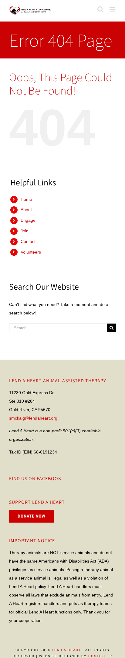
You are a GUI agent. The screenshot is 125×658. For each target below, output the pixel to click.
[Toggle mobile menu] (113, 9)
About (26, 209)
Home (26, 199)
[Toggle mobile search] (100, 9)
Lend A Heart (66, 650)
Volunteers (31, 252)
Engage (28, 220)
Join (25, 230)
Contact (28, 241)
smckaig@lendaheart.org (33, 418)
